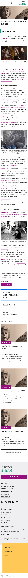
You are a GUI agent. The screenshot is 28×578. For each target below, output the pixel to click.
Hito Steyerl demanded (7, 180)
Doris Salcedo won (6, 168)
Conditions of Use (11, 576)
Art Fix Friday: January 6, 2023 (13, 391)
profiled (4, 116)
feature (6, 38)
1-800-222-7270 (5, 496)
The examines (8, 188)
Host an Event (8, 547)
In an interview (5, 157)
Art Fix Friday (6, 284)
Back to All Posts (9, 305)
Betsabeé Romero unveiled (8, 212)
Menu (3, 2)
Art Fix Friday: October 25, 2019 (13, 295)
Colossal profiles (5, 199)
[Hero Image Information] (25, 18)
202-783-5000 (5, 495)
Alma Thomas (19, 88)
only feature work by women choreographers (13, 107)
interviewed (6, 99)
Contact (7, 567)
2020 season (21, 105)
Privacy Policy (4, 576)
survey (15, 101)
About (6, 555)
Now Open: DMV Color (11, 314)
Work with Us (8, 551)
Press (6, 563)
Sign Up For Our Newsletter (13, 476)
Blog (6, 559)
